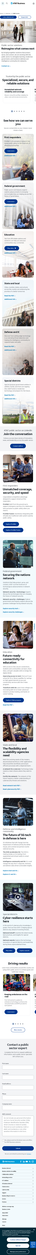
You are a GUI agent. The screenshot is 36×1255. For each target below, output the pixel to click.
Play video (10, 248)
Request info (24, 17)
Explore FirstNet (11, 524)
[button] (14, 111)
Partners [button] (4, 1202)
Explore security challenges (13, 612)
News (3, 1225)
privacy (29, 1154)
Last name (5, 1073)
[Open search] (7, 3)
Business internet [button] (6, 1168)
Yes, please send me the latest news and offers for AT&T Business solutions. (18, 1141)
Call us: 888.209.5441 (8, 17)
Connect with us (18, 446)
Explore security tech (10, 608)
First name (5, 1063)
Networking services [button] (7, 1177)
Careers (4, 1221)
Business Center (6, 1209)
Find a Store (5, 1215)
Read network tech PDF (11, 785)
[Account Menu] (34, 3)
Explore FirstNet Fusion (13, 530)
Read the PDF (9, 296)
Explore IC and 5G (9, 874)
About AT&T (5, 1212)
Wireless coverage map (8, 1206)
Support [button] (4, 1192)
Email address (6, 1084)
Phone (4, 1094)
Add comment (6, 1114)
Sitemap (4, 1219)
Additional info (9, 156)
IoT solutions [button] (5, 1180)
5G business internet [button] (7, 1183)
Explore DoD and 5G (10, 871)
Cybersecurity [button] (5, 1189)
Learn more (10, 151)
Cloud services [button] (5, 1186)
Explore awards (24, 950)
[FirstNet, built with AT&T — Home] (17, 3)
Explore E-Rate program (13, 700)
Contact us (5, 66)
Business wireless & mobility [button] (9, 1171)
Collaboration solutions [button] (7, 1174)
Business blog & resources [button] (8, 1195)
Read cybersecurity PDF (11, 789)
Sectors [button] (4, 1199)
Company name (7, 1104)
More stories (18, 1030)
